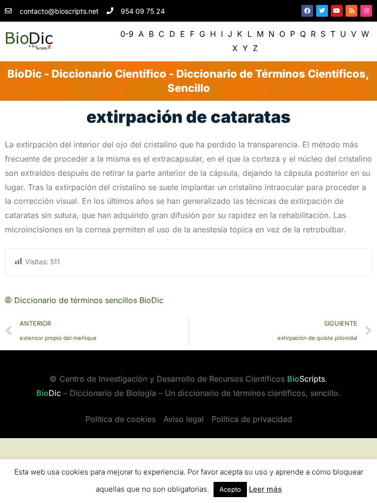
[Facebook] (307, 11)
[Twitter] (322, 11)
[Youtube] (337, 11)
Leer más (265, 489)
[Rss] (351, 11)
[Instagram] (366, 11)
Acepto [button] (230, 489)
